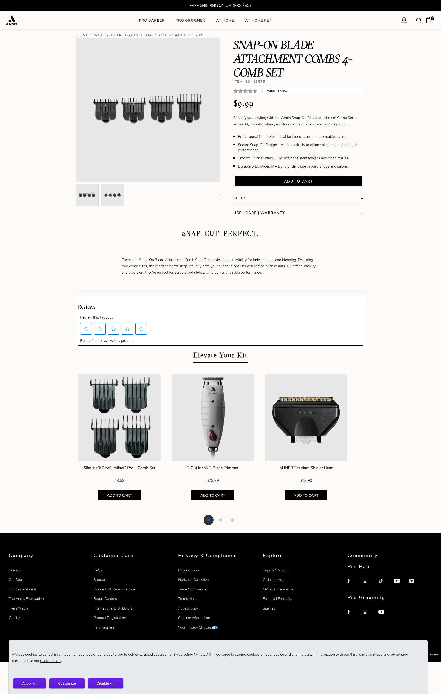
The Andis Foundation (26, 598)
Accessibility (188, 608)
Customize (67, 683)
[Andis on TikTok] (383, 584)
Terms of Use (188, 598)
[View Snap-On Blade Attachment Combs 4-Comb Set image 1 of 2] (87, 194)
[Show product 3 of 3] (232, 520)
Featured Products (277, 598)
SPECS (240, 198)
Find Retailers (104, 627)
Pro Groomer (190, 20)
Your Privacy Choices (195, 627)
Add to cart (298, 181)
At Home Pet (258, 20)
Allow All (29, 683)
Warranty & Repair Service (114, 589)
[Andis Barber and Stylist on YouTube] (399, 584)
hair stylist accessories (175, 35)
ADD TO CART (119, 495)
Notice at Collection (193, 579)
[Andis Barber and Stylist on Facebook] (353, 584)
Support (100, 579)
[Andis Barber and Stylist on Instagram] (368, 584)
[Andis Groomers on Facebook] (353, 615)
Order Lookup (273, 579)
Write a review (277, 91)
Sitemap (269, 608)
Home (82, 35)
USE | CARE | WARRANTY (259, 212)
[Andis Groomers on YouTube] (383, 615)
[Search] (420, 20)
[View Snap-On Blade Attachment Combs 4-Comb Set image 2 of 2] (112, 194)
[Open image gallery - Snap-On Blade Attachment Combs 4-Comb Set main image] (148, 109)
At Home (225, 20)
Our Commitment (22, 589)
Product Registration (109, 617)
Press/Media (18, 608)
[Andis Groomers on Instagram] (368, 615)
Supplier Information (194, 617)
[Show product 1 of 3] (209, 520)
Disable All (105, 683)
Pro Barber (152, 20)
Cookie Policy (51, 660)
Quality (14, 617)
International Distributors (113, 608)
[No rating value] (246, 91)
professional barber (117, 35)
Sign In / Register (276, 570)
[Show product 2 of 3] (220, 520)
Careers (15, 570)
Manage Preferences (279, 589)
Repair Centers (105, 598)
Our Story (16, 579)
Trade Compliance (192, 589)
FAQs (97, 570)
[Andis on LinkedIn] (414, 584)
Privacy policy (189, 570)
